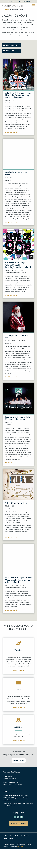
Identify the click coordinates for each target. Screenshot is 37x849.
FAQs (16, 835)
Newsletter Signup (19, 823)
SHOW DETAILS (10, 132)
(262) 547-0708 (15, 782)
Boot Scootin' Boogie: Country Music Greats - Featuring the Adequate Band (18, 580)
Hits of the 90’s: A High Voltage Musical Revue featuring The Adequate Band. (18, 265)
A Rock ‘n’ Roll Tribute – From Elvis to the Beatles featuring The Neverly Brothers (18, 95)
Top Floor (20, 846)
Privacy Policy (8, 838)
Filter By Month (10, 45)
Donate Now (25, 1)
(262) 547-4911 (18, 784)
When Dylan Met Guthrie (16, 503)
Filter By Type (9, 51)
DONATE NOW (18, 760)
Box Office (12, 1)
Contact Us (25, 835)
